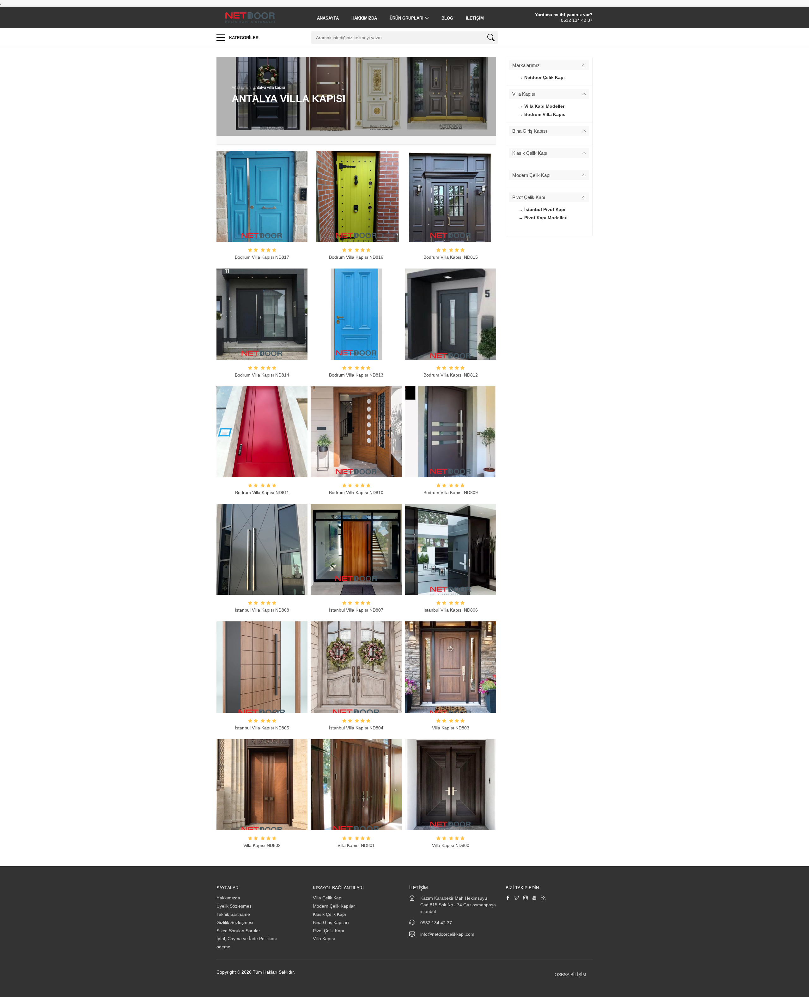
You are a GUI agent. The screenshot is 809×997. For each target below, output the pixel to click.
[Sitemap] (543, 898)
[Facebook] (508, 898)
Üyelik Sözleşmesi (234, 906)
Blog (447, 18)
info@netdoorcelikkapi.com (447, 934)
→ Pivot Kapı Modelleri (543, 217)
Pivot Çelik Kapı (528, 197)
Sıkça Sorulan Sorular (238, 930)
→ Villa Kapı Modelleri (542, 106)
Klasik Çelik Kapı (529, 153)
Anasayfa (328, 18)
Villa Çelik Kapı (328, 897)
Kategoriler (243, 37)
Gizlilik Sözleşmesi (234, 922)
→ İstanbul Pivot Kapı (542, 209)
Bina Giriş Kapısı (529, 131)
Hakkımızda (364, 18)
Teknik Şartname (233, 914)
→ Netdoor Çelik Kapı (542, 77)
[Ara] (491, 39)
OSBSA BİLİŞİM (570, 974)
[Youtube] (534, 898)
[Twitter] (516, 898)
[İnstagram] (525, 898)
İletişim (475, 18)
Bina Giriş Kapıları (331, 922)
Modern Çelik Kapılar (334, 906)
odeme (223, 946)
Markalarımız (526, 65)
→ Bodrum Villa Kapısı (543, 114)
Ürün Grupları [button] (406, 18)
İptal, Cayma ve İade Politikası (246, 938)
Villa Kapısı (523, 94)
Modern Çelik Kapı (531, 175)
